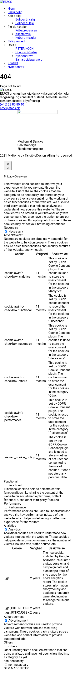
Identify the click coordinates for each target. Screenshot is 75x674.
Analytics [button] (10, 525)
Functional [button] (11, 481)
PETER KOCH (24, 48)
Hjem (11, 8)
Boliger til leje (24, 23)
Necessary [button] (11, 227)
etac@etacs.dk (10, 108)
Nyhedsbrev (16, 67)
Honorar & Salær (26, 52)
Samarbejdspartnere (28, 59)
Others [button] (8, 642)
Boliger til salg (25, 19)
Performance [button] (12, 503)
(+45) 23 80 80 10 (12, 104)
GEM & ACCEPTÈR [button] (16, 668)
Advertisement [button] (14, 617)
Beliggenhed (16, 41)
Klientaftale (23, 34)
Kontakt (13, 63)
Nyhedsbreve (24, 56)
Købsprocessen (26, 30)
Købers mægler (25, 38)
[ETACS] (6, 2)
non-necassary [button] (14, 661)
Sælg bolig (15, 12)
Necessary (15, 231)
